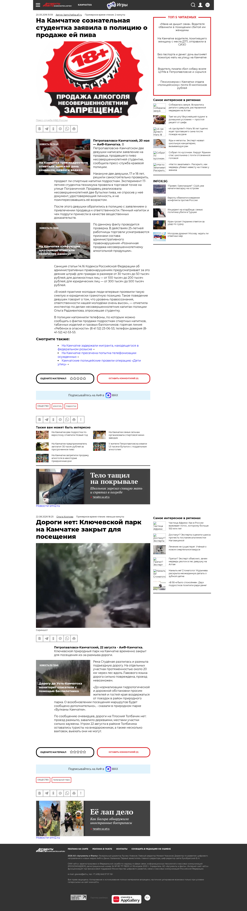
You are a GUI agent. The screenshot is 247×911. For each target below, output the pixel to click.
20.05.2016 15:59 (44, 14)
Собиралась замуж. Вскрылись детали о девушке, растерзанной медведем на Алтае (187, 107)
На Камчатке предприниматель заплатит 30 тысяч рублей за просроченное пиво (69, 446)
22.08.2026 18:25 (45, 516)
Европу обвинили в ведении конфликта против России (184, 199)
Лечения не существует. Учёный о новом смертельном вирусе (187, 548)
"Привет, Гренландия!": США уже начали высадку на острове (186, 187)
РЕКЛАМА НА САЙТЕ (78, 849)
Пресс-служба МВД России (52, 120)
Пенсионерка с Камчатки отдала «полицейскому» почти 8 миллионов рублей (182, 85)
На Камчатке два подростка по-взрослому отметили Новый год (70, 433)
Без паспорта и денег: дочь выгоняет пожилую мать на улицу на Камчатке (182, 56)
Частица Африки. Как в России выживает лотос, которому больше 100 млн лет (188, 525)
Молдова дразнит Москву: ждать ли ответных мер (188, 234)
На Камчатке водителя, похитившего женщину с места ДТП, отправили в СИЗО (182, 41)
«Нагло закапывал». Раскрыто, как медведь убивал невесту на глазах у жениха (189, 167)
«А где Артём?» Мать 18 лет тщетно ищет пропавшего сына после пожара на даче (188, 131)
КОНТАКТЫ (121, 849)
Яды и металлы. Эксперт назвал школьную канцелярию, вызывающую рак (186, 143)
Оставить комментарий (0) (124, 378)
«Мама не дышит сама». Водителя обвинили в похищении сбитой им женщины (182, 27)
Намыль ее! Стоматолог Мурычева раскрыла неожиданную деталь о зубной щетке (188, 573)
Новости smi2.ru (48, 506)
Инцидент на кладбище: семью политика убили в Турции (185, 210)
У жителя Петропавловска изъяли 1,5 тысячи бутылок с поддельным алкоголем (128, 446)
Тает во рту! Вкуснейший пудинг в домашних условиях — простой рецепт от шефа (188, 119)
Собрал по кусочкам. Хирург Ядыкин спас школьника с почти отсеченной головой (190, 155)
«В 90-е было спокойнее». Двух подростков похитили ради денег (188, 584)
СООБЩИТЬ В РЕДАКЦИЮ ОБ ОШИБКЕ (151, 849)
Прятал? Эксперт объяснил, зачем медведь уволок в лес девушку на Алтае (188, 561)
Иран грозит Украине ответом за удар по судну (186, 222)
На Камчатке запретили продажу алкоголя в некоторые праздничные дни (70, 458)
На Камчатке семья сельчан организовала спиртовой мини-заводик (127, 435)
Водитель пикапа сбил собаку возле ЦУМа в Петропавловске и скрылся (182, 70)
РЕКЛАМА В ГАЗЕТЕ (102, 849)
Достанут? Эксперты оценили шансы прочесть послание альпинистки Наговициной (190, 537)
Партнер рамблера (99, 898)
